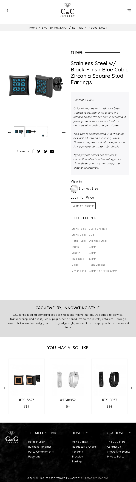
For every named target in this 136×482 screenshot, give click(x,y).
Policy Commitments (41, 451)
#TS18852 (68, 400)
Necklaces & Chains (84, 446)
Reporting (34, 456)
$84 (26, 406)
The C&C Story (116, 441)
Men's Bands (80, 441)
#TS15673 (27, 400)
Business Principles (40, 446)
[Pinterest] (45, 151)
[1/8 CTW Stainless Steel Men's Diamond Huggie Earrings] (68, 380)
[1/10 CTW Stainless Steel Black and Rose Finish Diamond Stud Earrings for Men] (26, 380)
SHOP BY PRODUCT (55, 27)
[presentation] (4, 387)
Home (33, 27)
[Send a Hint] (52, 151)
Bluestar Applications (95, 478)
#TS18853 (109, 400)
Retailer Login (37, 441)
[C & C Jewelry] (68, 10)
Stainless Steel (89, 188)
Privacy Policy (115, 456)
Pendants (78, 451)
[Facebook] (33, 151)
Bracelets (78, 456)
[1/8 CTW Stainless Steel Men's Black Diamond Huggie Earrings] (109, 380)
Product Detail (97, 27)
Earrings (77, 27)
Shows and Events (118, 451)
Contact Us (114, 446)
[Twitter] (39, 151)
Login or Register (83, 205)
